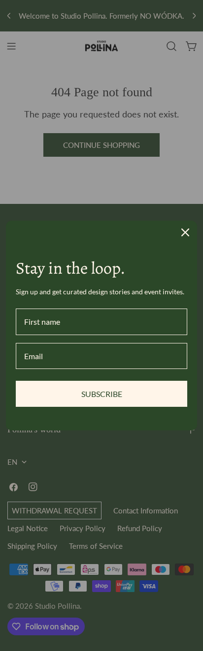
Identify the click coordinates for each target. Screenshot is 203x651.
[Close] (185, 232)
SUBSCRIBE (101, 393)
